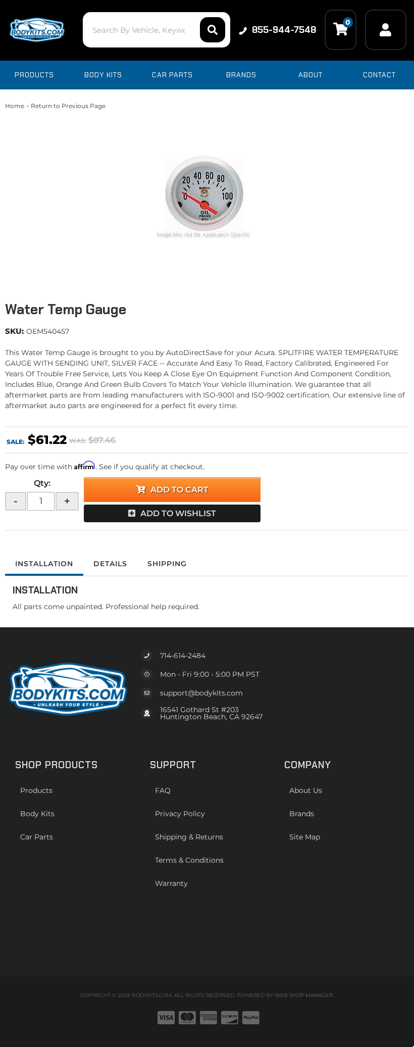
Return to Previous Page (68, 106)
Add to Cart (179, 489)
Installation (44, 563)
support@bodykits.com (201, 692)
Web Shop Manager (304, 995)
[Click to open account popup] (385, 30)
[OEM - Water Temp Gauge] (207, 197)
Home (14, 106)
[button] (156, 29)
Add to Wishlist (178, 513)
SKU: (14, 331)
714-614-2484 (182, 655)
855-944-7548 (284, 30)
